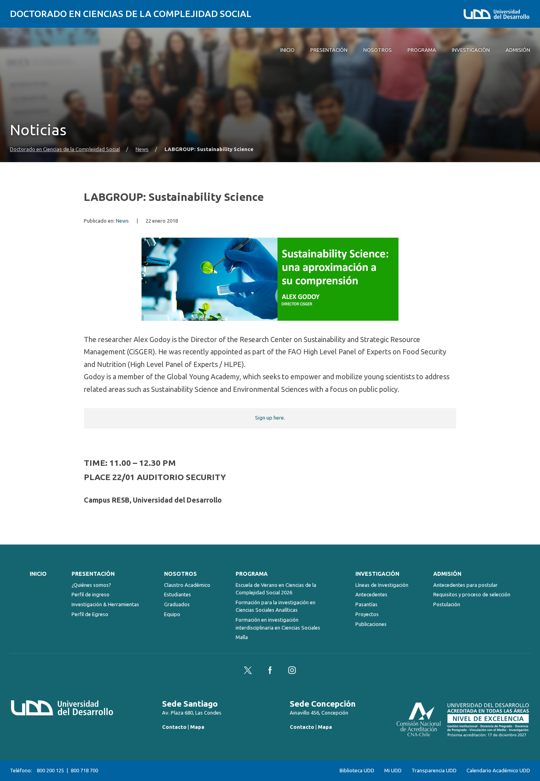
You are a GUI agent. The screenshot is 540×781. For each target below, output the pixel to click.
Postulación (446, 604)
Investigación (377, 574)
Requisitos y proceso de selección (471, 594)
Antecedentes (371, 594)
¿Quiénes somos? (91, 585)
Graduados (177, 604)
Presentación (93, 574)
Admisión (447, 574)
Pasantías (366, 604)
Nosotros (180, 574)
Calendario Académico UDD (498, 770)
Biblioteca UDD (357, 770)
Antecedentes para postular (465, 585)
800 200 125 (50, 770)
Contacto (174, 727)
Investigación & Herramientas (105, 604)
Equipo (172, 614)
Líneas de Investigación (381, 585)
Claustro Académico (187, 585)
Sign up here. (270, 418)
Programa (252, 574)
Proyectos (367, 614)
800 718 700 (84, 770)
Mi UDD (393, 770)
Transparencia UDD (434, 770)
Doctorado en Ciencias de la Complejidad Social (130, 14)
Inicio (38, 574)
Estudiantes (177, 594)
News (142, 149)
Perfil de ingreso (91, 594)
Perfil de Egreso (90, 614)
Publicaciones (371, 624)
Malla (242, 637)
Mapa (197, 727)
